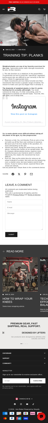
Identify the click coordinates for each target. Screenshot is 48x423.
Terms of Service (34, 195)
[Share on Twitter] (19, 174)
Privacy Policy (18, 195)
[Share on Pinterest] (25, 174)
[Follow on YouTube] (27, 404)
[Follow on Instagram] (21, 404)
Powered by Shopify (32, 409)
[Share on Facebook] (12, 174)
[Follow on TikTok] (33, 404)
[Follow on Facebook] (15, 404)
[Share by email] (31, 174)
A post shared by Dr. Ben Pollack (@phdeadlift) (25, 122)
